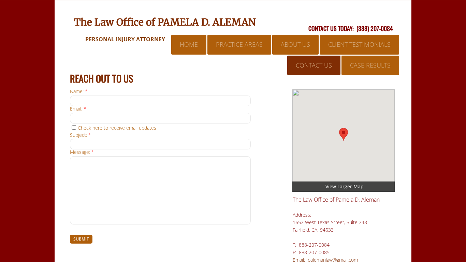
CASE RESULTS (370, 65)
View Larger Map (344, 186)
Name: (79, 91)
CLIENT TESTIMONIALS (359, 44)
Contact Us (314, 65)
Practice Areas (239, 44)
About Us (295, 44)
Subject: (80, 135)
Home (189, 44)
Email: (78, 109)
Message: (82, 152)
